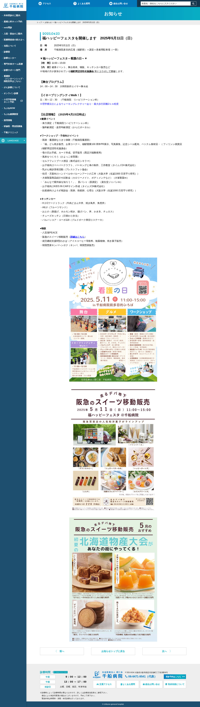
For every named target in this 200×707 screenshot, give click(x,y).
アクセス (47, 3)
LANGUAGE (13, 141)
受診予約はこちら (173, 677)
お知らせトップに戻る (113, 651)
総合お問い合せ (120, 3)
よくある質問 (84, 3)
